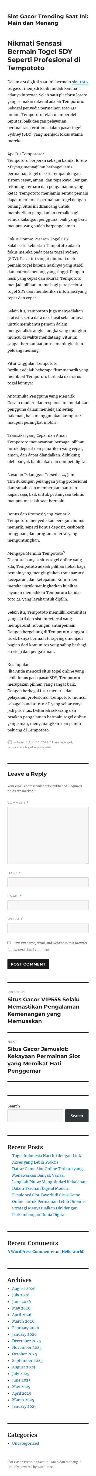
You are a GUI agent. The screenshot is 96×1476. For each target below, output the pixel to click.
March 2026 (23, 1321)
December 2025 (26, 1341)
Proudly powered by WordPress (30, 1467)
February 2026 (25, 1327)
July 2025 (20, 1373)
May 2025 (21, 1386)
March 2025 (23, 1399)
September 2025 (27, 1360)
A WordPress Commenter (31, 1251)
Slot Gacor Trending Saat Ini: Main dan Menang (47, 19)
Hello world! (73, 1251)
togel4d (46, 747)
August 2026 (24, 1288)
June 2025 (21, 1380)
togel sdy (32, 747)
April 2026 (21, 1314)
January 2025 (24, 1406)
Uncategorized (25, 1443)
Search (13, 1106)
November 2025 (27, 1347)
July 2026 (21, 1295)
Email (14, 896)
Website (15, 919)
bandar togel (62, 742)
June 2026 (21, 1301)
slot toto (80, 82)
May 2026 (21, 1308)
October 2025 (24, 1354)
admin (19, 742)
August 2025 (23, 1367)
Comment (18, 803)
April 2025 (21, 1393)
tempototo (15, 747)
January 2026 (24, 1334)
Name (14, 873)
